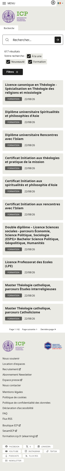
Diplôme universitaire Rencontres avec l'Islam (31, 137)
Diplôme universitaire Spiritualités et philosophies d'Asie (32, 114)
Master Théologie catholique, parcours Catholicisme (28, 310)
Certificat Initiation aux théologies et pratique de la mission (32, 160)
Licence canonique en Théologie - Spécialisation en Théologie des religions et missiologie (31, 89)
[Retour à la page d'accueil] (15, 16)
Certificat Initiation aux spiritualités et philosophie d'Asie (31, 183)
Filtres (10, 72)
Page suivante (28, 329)
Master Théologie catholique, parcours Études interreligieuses (30, 287)
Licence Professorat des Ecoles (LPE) (29, 264)
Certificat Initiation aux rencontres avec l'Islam (32, 206)
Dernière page (47, 329)
